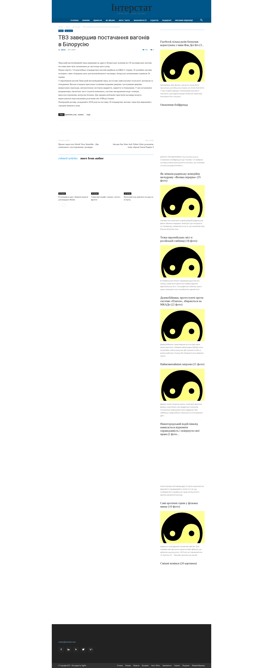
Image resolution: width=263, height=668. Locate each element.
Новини (86, 20)
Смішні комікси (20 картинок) (178, 563)
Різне (68, 27)
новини (81, 115)
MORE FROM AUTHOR (92, 158)
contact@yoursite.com (67, 642)
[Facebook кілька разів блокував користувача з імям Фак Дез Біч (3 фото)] (182, 66)
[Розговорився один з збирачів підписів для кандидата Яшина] (73, 180)
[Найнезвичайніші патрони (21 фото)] (182, 385)
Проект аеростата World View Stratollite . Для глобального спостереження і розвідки (78, 145)
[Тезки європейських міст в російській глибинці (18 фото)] (182, 261)
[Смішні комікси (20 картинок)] (182, 590)
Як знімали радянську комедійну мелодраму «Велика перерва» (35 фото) (180, 177)
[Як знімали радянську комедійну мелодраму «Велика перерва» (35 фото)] (182, 201)
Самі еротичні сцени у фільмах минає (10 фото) (179, 504)
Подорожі (166, 20)
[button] (201, 20)
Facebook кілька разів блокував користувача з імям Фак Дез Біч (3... (182, 43)
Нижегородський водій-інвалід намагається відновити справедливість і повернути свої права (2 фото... (179, 429)
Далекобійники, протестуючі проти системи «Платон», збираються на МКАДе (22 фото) (181, 301)
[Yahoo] (90, 649)
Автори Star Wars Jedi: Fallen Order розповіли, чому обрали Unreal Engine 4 (133, 145)
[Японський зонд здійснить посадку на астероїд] (139, 180)
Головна (74, 20)
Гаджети (154, 20)
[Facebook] (61, 649)
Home (60, 27)
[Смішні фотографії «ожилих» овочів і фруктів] (106, 180)
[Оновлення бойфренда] (182, 131)
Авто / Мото (124, 20)
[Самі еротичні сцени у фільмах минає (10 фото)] (182, 527)
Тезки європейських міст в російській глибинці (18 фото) (178, 239)
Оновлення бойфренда (174, 104)
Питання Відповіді (184, 20)
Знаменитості (140, 20)
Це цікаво (110, 20)
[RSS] (76, 649)
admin (63, 50)
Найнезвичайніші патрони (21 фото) (182, 364)
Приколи (97, 20)
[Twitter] (83, 649)
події (88, 115)
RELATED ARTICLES (68, 158)
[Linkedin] (68, 649)
